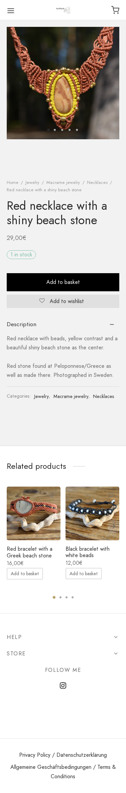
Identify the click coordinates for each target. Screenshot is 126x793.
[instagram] (63, 686)
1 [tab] (54, 597)
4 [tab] (73, 597)
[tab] (63, 324)
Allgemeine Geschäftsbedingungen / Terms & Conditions (63, 771)
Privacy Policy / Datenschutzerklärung (63, 755)
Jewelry (32, 182)
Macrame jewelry (63, 182)
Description (21, 324)
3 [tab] (67, 597)
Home (12, 182)
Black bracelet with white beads (88, 552)
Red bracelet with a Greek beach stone (29, 552)
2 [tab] (60, 597)
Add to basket (63, 282)
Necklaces (97, 182)
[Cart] (115, 10)
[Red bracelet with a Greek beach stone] (33, 513)
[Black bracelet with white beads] (92, 513)
